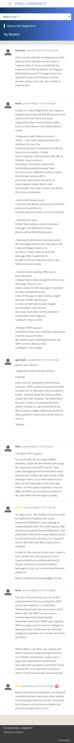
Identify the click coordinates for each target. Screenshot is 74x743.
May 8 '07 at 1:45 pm (48, 360)
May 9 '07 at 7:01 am (44, 507)
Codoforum (19, 732)
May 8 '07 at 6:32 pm (42, 446)
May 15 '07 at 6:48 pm (44, 590)
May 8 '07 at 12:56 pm (44, 103)
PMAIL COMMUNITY (30, 3)
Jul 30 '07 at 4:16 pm (47, 50)
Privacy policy (64, 740)
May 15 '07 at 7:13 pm (42, 686)
